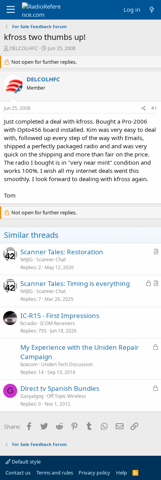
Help (121, 472)
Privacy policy (94, 472)
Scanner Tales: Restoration (61, 251)
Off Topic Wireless (66, 396)
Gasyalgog (31, 396)
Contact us (17, 472)
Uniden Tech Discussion (67, 364)
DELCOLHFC (23, 48)
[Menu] (11, 10)
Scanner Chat (51, 259)
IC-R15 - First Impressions (59, 315)
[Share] (143, 108)
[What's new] (151, 9)
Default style (26, 461)
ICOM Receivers (57, 323)
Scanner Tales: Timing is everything (75, 283)
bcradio (28, 323)
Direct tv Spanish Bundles (59, 388)
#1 (154, 108)
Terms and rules (54, 472)
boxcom (29, 364)
